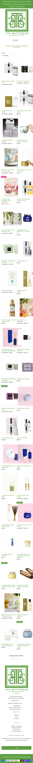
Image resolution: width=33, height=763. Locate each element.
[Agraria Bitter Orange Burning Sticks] (12, 512)
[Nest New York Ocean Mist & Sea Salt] (12, 157)
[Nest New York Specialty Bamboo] (12, 248)
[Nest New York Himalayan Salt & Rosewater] (12, 186)
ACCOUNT (15, 40)
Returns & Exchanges (16, 726)
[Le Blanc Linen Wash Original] (12, 128)
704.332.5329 (15, 700)
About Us (16, 715)
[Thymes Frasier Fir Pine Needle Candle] (12, 217)
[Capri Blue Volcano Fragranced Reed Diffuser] (12, 337)
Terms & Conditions (16, 731)
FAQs (16, 716)
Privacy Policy (16, 729)
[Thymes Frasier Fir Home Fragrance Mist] (12, 307)
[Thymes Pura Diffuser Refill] (12, 483)
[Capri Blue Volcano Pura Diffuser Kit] (12, 453)
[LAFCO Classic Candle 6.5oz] (12, 68)
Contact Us (16, 718)
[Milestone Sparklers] (12, 278)
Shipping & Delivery (16, 727)
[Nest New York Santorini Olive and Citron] (12, 602)
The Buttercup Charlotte (15, 757)
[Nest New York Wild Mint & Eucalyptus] (12, 366)
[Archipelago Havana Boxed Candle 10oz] (12, 632)
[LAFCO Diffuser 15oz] (12, 425)
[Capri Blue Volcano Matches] (12, 542)
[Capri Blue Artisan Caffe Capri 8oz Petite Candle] (12, 573)
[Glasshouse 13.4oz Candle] (12, 98)
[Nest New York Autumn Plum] (12, 396)
